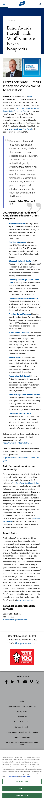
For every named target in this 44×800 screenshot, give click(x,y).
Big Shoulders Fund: (17, 223)
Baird (30, 96)
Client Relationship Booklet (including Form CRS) (22, 743)
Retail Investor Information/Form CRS (22, 706)
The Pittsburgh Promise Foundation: (24, 394)
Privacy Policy (22, 711)
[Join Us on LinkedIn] (13, 682)
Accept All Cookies (22, 795)
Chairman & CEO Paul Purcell (20, 129)
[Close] (41, 753)
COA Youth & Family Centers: (21, 261)
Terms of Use (22, 717)
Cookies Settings (22, 781)
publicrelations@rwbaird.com (15, 619)
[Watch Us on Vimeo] (31, 682)
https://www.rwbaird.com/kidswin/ (17, 443)
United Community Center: (20, 413)
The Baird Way (18, 483)
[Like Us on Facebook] (6, 682)
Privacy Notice (26, 776)
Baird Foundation (32, 483)
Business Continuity (22, 727)
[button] (4, 4)
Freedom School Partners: (20, 314)
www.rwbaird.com (24, 600)
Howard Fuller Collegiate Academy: (24, 298)
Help (22, 701)
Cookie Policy (13, 776)
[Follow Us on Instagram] (38, 682)
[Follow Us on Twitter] (19, 682)
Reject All (22, 788)
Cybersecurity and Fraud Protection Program (22, 732)
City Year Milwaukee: (17, 242)
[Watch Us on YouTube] (25, 682)
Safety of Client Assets (22, 737)
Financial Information (22, 722)
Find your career (23, 643)
